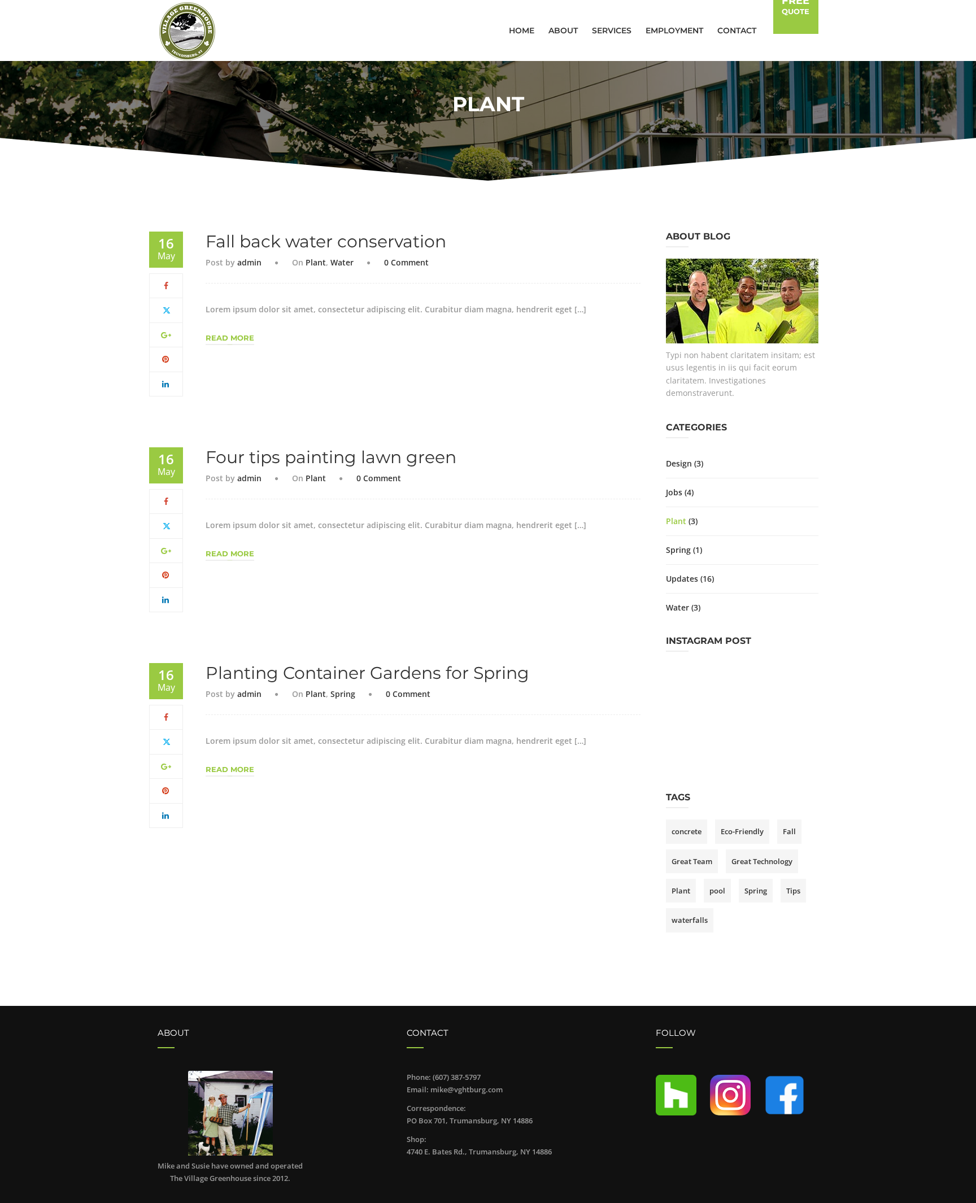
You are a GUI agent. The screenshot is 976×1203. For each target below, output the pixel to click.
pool (717, 891)
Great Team (692, 861)
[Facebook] (166, 285)
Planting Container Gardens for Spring (367, 672)
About (563, 30)
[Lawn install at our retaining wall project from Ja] (742, 716)
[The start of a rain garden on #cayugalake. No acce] (685, 716)
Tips (793, 891)
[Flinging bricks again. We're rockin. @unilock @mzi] (798, 754)
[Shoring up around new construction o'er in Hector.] (742, 679)
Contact (736, 30)
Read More (230, 337)
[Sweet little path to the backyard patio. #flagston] (798, 679)
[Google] (166, 334)
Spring (342, 693)
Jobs (674, 492)
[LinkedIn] (166, 383)
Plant (316, 262)
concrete (687, 831)
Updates (682, 578)
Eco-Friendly (742, 831)
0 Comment (406, 262)
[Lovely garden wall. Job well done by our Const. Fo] (685, 754)
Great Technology (761, 861)
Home (521, 30)
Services (611, 30)
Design (679, 463)
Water (342, 262)
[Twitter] (166, 309)
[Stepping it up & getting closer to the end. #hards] (685, 679)
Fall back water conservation (326, 241)
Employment (674, 30)
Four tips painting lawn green (331, 457)
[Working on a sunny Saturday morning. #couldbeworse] (742, 754)
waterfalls (690, 920)
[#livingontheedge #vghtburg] (798, 716)
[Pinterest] (166, 359)
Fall (789, 831)
